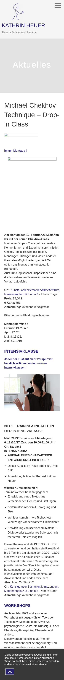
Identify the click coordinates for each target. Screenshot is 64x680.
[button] (59, 5)
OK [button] (10, 671)
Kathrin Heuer (23, 25)
